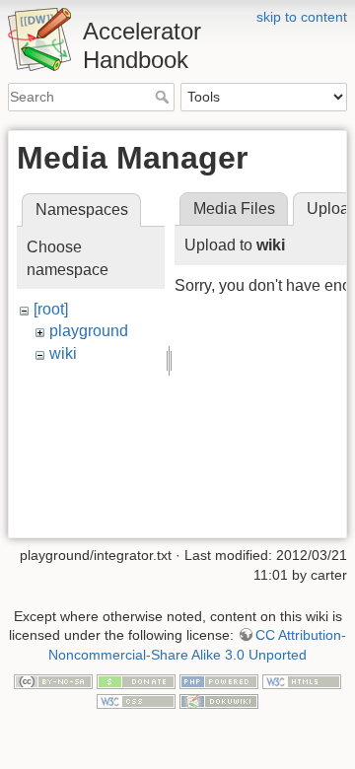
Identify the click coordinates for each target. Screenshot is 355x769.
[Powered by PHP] (218, 680)
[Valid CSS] (136, 700)
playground (88, 330)
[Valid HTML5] (301, 680)
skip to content (301, 17)
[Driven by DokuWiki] (218, 700)
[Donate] (136, 680)
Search (164, 97)
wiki (63, 353)
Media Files (234, 208)
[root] (51, 309)
